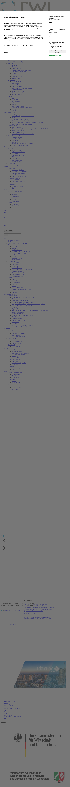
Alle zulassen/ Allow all (55, 55)
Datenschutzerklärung (54, 19)
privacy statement (53, 32)
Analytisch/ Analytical (27, 45)
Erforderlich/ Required (12, 45)
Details (6, 52)
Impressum (51, 23)
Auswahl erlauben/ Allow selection (57, 51)
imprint (51, 36)
